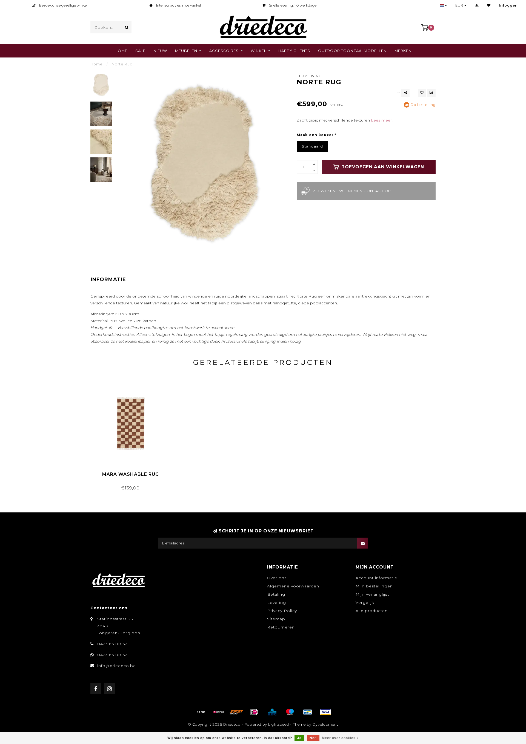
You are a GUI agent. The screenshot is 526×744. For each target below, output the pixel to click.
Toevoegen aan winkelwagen (382, 166)
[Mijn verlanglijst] (489, 5)
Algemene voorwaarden (293, 586)
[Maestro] (290, 712)
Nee (313, 738)
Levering (276, 602)
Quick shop (133, 472)
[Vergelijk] (477, 5)
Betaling (276, 594)
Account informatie (376, 577)
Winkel (258, 50)
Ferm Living (309, 76)
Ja (299, 738)
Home (121, 50)
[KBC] (272, 712)
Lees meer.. (382, 120)
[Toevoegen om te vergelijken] (431, 93)
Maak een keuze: (316, 135)
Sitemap (276, 618)
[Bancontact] (308, 712)
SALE (140, 50)
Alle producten (372, 610)
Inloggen (508, 5)
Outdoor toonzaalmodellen (352, 50)
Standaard (312, 146)
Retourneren (281, 627)
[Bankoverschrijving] (201, 712)
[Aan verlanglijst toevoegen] (422, 93)
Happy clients (294, 50)
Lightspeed (278, 724)
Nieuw (160, 50)
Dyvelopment (325, 724)
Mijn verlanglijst (372, 594)
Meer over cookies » (340, 738)
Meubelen (186, 50)
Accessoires (224, 50)
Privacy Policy (282, 610)
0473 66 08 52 (112, 643)
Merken (403, 50)
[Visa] (325, 712)
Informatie (108, 279)
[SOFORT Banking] (236, 712)
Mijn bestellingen (374, 586)
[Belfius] (218, 712)
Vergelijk (365, 602)
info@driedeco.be (116, 665)
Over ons (277, 577)
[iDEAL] (254, 712)
